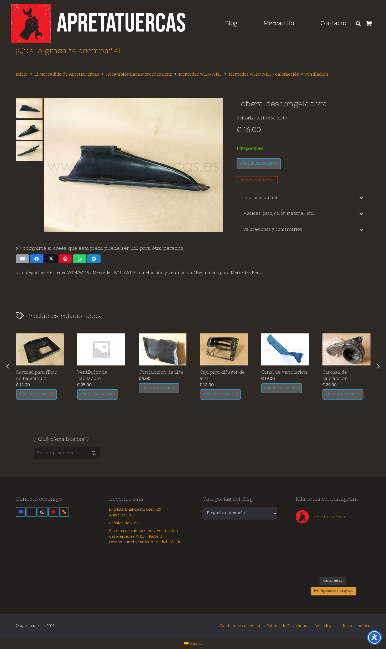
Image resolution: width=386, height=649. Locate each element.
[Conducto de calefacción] (346, 349)
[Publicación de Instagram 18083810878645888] (323, 545)
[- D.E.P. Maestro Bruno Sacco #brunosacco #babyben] (361, 545)
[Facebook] (21, 512)
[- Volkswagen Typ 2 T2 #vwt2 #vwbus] (305, 567)
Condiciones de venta (240, 626)
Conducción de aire (99, 372)
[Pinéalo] (65, 258)
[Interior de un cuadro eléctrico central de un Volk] (342, 545)
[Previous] (8, 366)
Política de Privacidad (287, 626)
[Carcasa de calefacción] (285, 349)
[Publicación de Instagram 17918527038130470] (361, 535)
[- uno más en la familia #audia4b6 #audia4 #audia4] (323, 556)
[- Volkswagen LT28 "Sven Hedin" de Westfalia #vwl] (361, 556)
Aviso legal (324, 626)
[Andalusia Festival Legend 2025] (305, 545)
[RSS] (64, 512)
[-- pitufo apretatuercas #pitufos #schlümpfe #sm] (342, 556)
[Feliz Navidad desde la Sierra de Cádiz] (305, 535)
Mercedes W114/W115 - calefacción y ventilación (278, 74)
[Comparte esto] (36, 258)
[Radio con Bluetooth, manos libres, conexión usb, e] (323, 535)
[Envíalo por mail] (22, 258)
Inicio (22, 74)
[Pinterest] (53, 512)
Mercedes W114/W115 (200, 74)
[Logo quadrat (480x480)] (31, 23)
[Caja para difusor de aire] (162, 349)
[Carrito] (369, 23)
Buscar (94, 453)
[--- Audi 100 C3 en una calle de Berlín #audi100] (305, 556)
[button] (300, 24)
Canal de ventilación (223, 372)
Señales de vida (124, 523)
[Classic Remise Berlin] (323, 567)
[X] (31, 512)
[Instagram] (43, 512)
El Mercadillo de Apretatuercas (66, 74)
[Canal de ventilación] (224, 349)
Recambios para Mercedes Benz (139, 74)
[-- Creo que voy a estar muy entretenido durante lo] (342, 567)
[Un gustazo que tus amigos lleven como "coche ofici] (342, 535)
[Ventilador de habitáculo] (40, 349)
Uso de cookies (355, 626)
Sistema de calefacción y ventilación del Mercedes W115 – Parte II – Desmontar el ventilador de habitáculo (145, 536)
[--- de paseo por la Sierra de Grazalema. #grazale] (361, 567)
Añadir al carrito (259, 163)
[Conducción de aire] (101, 349)
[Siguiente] (378, 366)
